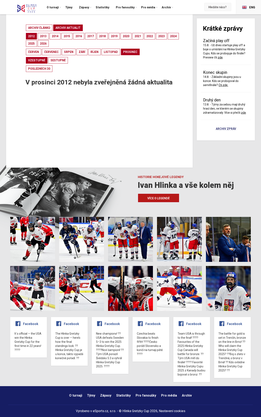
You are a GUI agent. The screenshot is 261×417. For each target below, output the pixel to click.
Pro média (169, 395)
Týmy (91, 395)
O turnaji (75, 395)
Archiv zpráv (226, 129)
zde (243, 112)
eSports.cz (100, 411)
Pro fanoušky (146, 395)
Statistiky (123, 395)
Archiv (187, 395)
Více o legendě (158, 198)
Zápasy (105, 395)
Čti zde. (223, 85)
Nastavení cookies (172, 411)
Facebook (30, 324)
